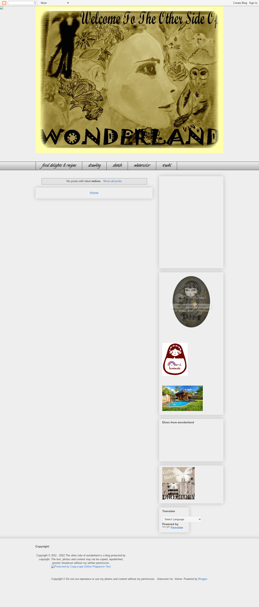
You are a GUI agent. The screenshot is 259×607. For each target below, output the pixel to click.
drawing (94, 166)
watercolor (142, 166)
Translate (176, 527)
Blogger (202, 578)
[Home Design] (182, 410)
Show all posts (112, 181)
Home (94, 193)
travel (166, 166)
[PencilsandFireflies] (191, 328)
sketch (117, 166)
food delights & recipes (59, 166)
